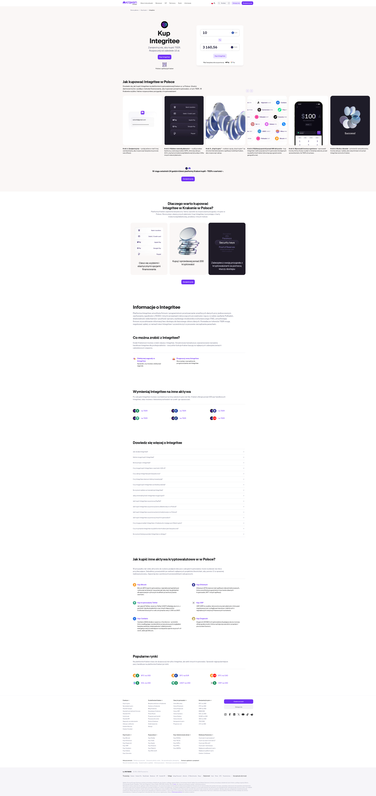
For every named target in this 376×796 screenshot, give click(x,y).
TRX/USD (202, 721)
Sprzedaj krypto (128, 706)
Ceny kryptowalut (179, 700)
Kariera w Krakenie (154, 706)
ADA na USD (202, 719)
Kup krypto (126, 703)
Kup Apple (151, 743)
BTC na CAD (223, 675)
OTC (220, 776)
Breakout (152, 776)
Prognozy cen (177, 724)
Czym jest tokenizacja (206, 746)
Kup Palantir (152, 748)
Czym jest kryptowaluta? (207, 738)
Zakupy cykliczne (128, 724)
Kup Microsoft (152, 751)
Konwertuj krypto (205, 700)
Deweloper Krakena (154, 711)
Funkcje (126, 700)
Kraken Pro (139, 776)
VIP (157, 776)
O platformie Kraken (155, 700)
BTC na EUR (184, 675)
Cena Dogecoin (178, 708)
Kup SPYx (176, 746)
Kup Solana (126, 751)
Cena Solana (177, 716)
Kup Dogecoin (202, 619)
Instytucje (126, 716)
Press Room (151, 714)
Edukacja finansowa (206, 735)
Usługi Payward (177, 776)
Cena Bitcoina (177, 703)
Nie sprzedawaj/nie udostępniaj (170, 760)
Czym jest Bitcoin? (204, 743)
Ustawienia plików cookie (153, 760)
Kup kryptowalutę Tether (147, 603)
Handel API (126, 719)
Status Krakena (153, 721)
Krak (212, 776)
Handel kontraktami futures (131, 711)
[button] (146, 3)
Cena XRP (176, 711)
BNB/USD (202, 711)
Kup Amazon (152, 746)
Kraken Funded (127, 729)
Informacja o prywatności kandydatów (176, 763)
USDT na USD (185, 683)
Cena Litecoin (177, 719)
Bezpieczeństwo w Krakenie (157, 703)
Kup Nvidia (151, 738)
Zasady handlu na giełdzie (146, 763)
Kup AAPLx (176, 743)
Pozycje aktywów (153, 719)
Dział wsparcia (152, 724)
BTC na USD (146, 675)
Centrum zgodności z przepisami (190, 760)
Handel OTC (126, 714)
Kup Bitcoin (141, 585)
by (127, 772)
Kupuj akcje (152, 735)
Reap (199, 776)
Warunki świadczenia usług (130, 763)
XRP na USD (223, 683)
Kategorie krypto (178, 721)
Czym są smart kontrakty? (207, 740)
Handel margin (127, 708)
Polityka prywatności (139, 760)
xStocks (185, 776)
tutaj (174, 784)
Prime (216, 776)
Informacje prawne (159, 763)
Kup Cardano (142, 619)
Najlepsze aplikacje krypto (207, 748)
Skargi (150, 726)
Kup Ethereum (202, 585)
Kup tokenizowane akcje (182, 735)
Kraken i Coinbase (204, 753)
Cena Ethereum (178, 706)
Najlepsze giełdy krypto (206, 751)
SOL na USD (146, 683)
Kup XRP (199, 603)
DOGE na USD (203, 716)
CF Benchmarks (192, 776)
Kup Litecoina (127, 753)
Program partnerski (154, 716)
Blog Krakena (152, 708)
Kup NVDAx (177, 738)
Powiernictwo (226, 776)
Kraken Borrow (127, 726)
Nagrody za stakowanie (130, 721)
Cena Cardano (178, 714)
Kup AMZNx (177, 748)
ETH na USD (202, 706)
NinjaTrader (146, 776)
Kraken (132, 776)
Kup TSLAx (176, 740)
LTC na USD (202, 724)
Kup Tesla (151, 740)
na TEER (144, 411)
